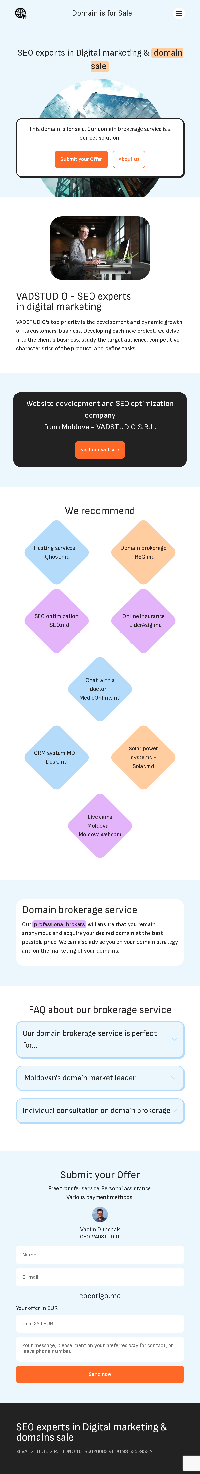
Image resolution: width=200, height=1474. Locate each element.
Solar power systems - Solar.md (143, 757)
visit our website (100, 449)
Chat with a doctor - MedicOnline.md (100, 689)
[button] (100, 1039)
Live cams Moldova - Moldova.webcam (100, 825)
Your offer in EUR (37, 1308)
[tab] (100, 1039)
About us (129, 159)
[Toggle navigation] (179, 13)
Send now (100, 1374)
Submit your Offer (81, 159)
